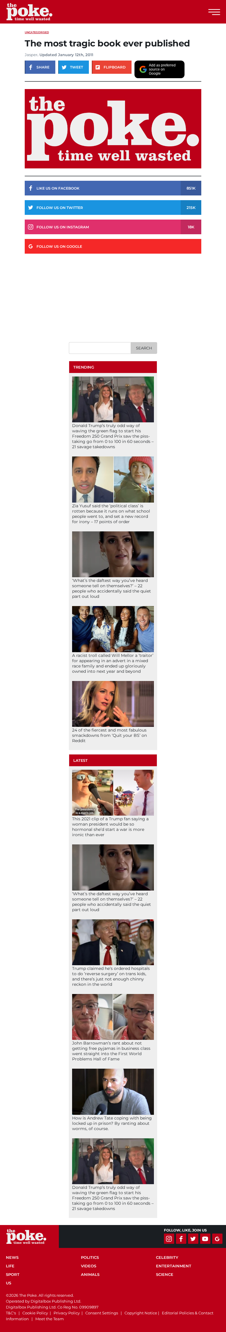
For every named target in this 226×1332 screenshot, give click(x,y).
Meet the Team (49, 1318)
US (8, 1283)
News (12, 1257)
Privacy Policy (67, 1313)
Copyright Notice (140, 1313)
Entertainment (173, 1266)
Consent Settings (101, 1313)
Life (10, 1266)
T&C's (11, 1313)
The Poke (37, 12)
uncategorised (37, 32)
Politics (90, 1257)
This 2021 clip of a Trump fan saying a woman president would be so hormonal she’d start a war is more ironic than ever (110, 826)
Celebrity (167, 1257)
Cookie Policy (35, 1313)
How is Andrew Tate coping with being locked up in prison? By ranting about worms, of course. (112, 1123)
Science (164, 1274)
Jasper (31, 54)
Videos (88, 1266)
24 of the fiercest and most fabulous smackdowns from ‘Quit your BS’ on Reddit (109, 735)
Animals (90, 1274)
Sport (12, 1274)
